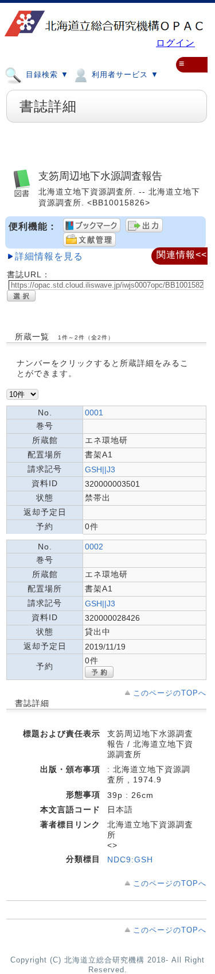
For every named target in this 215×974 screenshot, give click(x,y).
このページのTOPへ (169, 693)
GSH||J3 (100, 469)
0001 (94, 412)
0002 (94, 546)
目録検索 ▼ (46, 75)
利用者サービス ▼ (124, 75)
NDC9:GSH (130, 859)
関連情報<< (182, 254)
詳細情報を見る (49, 256)
